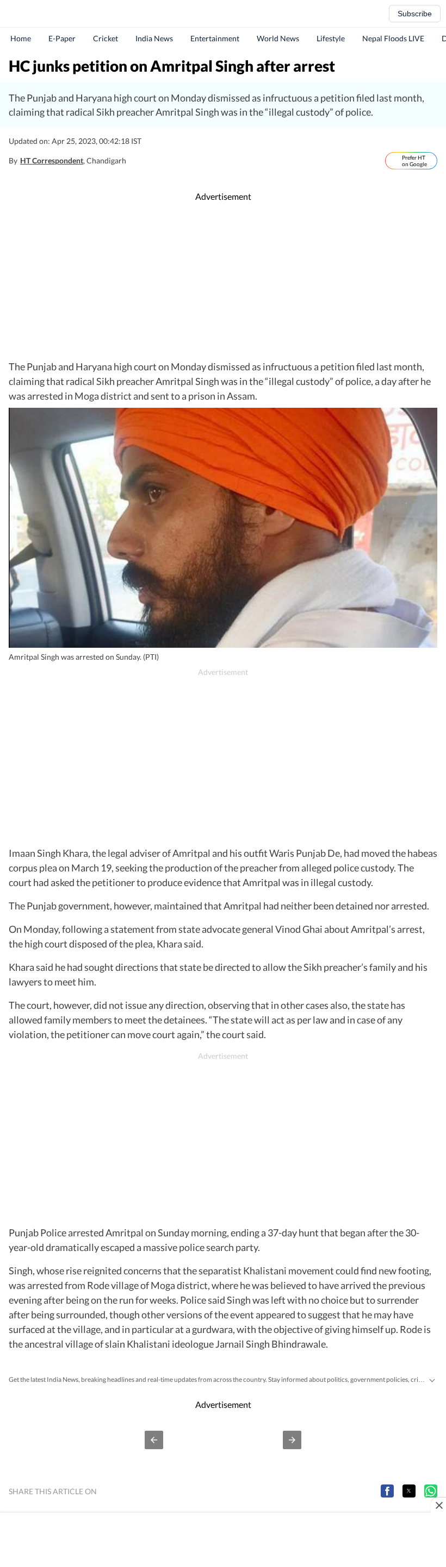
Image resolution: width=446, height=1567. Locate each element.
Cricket (105, 38)
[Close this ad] (438, 1505)
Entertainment (214, 38)
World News (278, 38)
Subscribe (415, 13)
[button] (154, 1440)
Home (20, 38)
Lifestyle (331, 38)
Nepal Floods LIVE (393, 38)
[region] (223, 281)
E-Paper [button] (62, 38)
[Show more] (431, 1379)
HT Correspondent (51, 160)
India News (154, 38)
